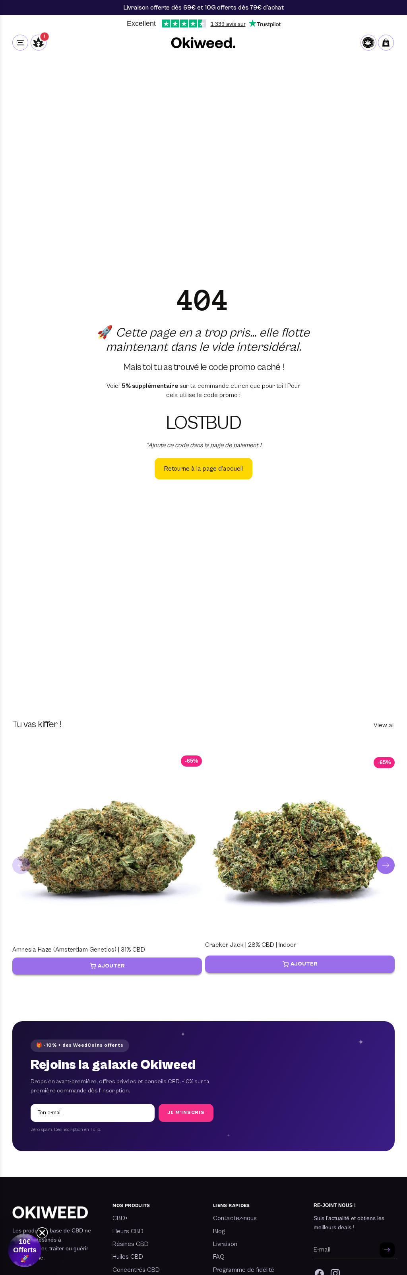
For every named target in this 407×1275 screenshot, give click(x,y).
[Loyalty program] (368, 42)
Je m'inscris (186, 1112)
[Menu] (20, 43)
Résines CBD (130, 1244)
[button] (24, 1250)
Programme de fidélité (243, 1269)
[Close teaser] (42, 1232)
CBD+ (120, 1218)
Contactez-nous (235, 1218)
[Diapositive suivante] (386, 865)
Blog (219, 1231)
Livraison (225, 1244)
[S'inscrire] (387, 1249)
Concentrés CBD (136, 1269)
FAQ (219, 1256)
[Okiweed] (203, 43)
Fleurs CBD (127, 1231)
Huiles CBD (127, 1256)
